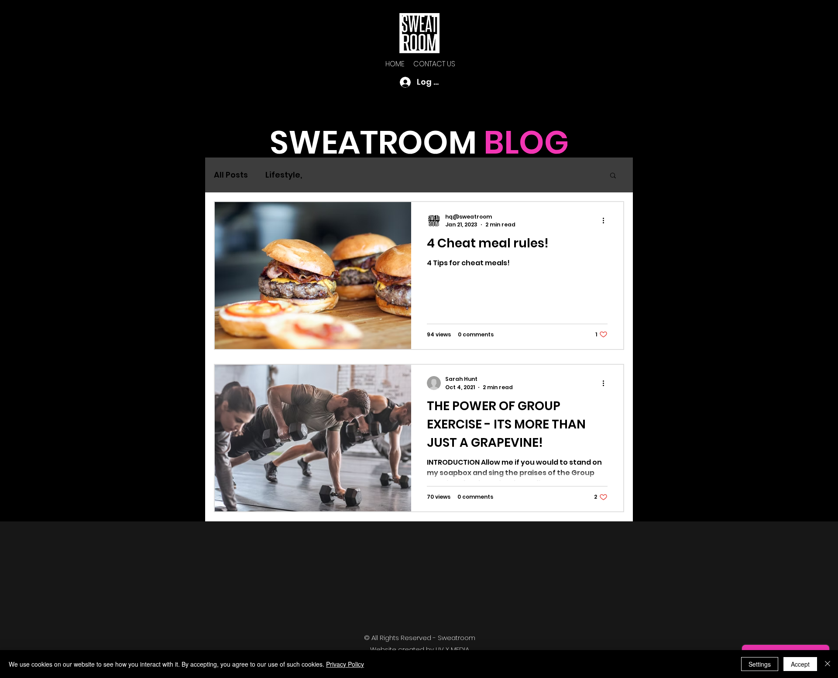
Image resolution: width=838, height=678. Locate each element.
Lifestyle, (283, 174)
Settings (760, 664)
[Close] (827, 664)
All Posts (231, 174)
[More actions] (606, 221)
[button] (613, 176)
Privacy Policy (345, 664)
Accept (800, 664)
